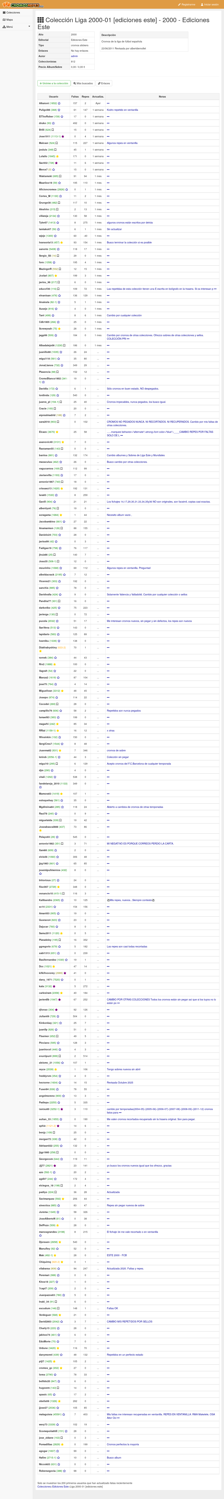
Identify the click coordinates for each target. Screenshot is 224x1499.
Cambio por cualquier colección (124, 315)
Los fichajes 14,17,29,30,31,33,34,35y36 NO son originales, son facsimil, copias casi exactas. (159, 501)
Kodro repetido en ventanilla (122, 109)
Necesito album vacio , (119, 515)
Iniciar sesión (211, 4)
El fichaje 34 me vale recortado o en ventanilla (132, 1231)
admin (74, 56)
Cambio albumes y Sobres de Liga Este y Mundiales (136, 455)
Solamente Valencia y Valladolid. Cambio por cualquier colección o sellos (147, 594)
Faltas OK (112, 1308)
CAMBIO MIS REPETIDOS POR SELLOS (129, 1321)
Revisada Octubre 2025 (120, 1082)
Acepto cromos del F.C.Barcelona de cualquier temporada (139, 763)
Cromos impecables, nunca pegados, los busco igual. (136, 401)
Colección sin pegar (118, 757)
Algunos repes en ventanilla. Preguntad (128, 568)
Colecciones (13, 12)
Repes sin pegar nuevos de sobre (125, 1205)
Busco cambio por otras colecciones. (127, 461)
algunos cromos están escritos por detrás (130, 222)
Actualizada (113, 1192)
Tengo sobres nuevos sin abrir (124, 1069)
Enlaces (105, 83)
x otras (110, 730)
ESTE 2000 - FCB (117, 1255)
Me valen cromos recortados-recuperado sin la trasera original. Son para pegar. (151, 1119)
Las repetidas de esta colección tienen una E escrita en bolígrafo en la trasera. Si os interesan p (160, 288)
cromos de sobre (116, 750)
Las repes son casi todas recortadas (127, 946)
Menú (9, 26)
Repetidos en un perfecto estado (125, 1354)
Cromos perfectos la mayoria (123, 1444)
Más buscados (84, 83)
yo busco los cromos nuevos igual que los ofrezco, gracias (139, 1165)
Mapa (9, 19)
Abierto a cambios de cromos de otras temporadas (135, 807)
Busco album (114, 1457)
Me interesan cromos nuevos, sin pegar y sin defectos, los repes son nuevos (149, 621)
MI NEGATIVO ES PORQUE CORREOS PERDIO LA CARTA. (140, 843)
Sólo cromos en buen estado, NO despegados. (133, 388)
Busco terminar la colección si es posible (129, 242)
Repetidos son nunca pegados (124, 710)
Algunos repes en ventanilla (122, 143)
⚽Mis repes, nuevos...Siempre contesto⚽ (131, 900)
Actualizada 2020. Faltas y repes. (125, 1268)
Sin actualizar (114, 229)
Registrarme (188, 4)
